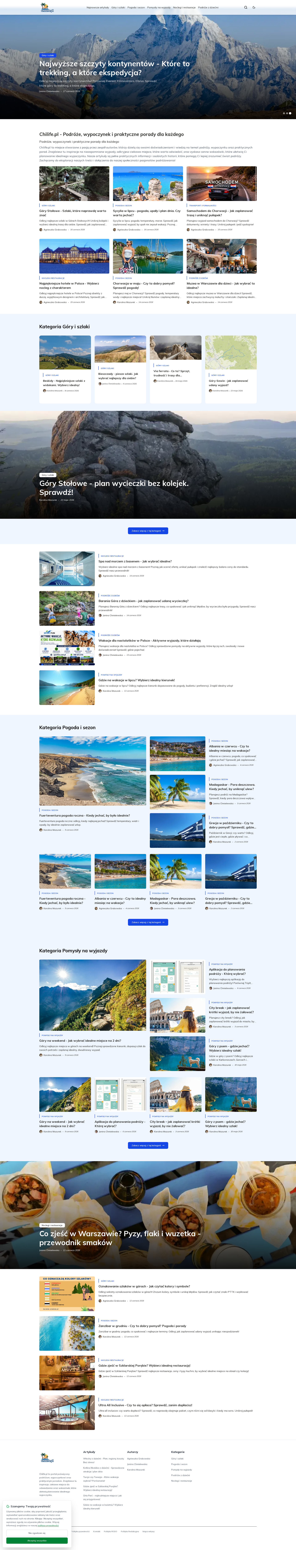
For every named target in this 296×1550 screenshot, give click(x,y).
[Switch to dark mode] (254, 7)
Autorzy (132, 1452)
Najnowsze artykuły (98, 7)
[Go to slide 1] (284, 113)
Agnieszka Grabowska (138, 1458)
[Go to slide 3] (290, 113)
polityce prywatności (48, 1525)
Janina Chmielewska (49, 91)
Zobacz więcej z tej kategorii (146, 530)
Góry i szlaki (118, 7)
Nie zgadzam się (37, 1533)
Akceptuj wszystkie (37, 1540)
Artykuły (89, 1452)
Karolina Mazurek (48, 500)
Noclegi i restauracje (184, 7)
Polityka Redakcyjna (130, 1531)
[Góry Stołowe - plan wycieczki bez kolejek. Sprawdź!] (148, 465)
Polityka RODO (110, 1531)
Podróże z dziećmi (208, 7)
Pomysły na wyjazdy (159, 7)
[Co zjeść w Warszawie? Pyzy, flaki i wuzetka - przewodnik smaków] (148, 1215)
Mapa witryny (148, 1531)
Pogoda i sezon (136, 7)
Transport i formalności (202, 205)
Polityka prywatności (80, 1531)
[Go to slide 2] (287, 113)
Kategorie (178, 1452)
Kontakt (96, 1531)
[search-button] (245, 7)
